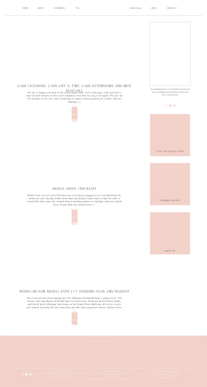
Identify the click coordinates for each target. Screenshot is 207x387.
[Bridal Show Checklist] (74, 154)
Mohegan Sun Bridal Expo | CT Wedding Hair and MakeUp (75, 291)
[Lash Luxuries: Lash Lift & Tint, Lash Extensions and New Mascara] (74, 51)
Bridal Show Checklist (75, 189)
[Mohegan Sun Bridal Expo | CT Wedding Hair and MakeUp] (74, 256)
